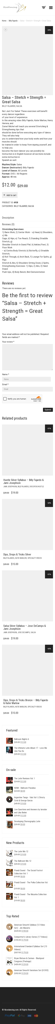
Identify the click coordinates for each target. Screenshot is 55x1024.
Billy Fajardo (13, 21)
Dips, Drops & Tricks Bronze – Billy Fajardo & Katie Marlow (25, 702)
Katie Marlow (21, 558)
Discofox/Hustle (37, 486)
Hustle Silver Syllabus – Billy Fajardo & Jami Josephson (23, 481)
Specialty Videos (35, 558)
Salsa (19, 106)
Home (4, 21)
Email (5, 384)
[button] (50, 480)
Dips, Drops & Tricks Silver (17, 554)
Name (5, 374)
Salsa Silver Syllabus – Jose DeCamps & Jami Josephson (24, 627)
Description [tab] (8, 217)
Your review (8, 342)
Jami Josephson (10, 486)
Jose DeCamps (24, 632)
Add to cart (11, 195)
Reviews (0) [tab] (8, 224)
